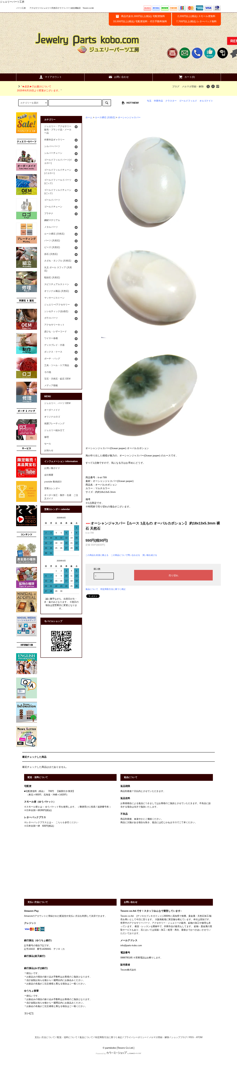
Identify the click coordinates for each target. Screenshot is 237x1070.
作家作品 (158, 101)
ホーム (89, 117)
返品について (92, 589)
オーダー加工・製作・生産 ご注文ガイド (61, 497)
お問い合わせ (121, 77)
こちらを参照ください (67, 822)
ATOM (199, 1037)
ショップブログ (179, 1037)
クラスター (171, 101)
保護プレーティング (54, 423)
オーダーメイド (52, 410)
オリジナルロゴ (52, 417)
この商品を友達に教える (97, 555)
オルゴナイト (206, 101)
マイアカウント (53, 77)
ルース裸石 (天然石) (105, 117)
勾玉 (149, 101)
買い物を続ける (149, 555)
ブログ (175, 86)
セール (47, 443)
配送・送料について (67, 1037)
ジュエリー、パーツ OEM (57, 403)
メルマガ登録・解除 (193, 86)
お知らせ (48, 450)
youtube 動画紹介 (53, 481)
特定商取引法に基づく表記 (112, 589)
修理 (46, 437)
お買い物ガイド (52, 468)
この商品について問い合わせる (125, 555)
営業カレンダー (52, 488)
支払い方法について (45, 1037)
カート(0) (189, 77)
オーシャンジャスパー (129, 117)
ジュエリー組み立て (54, 430)
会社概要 (48, 475)
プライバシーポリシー (135, 1037)
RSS (191, 1037)
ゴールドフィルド (188, 101)
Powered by (101, 1053)
